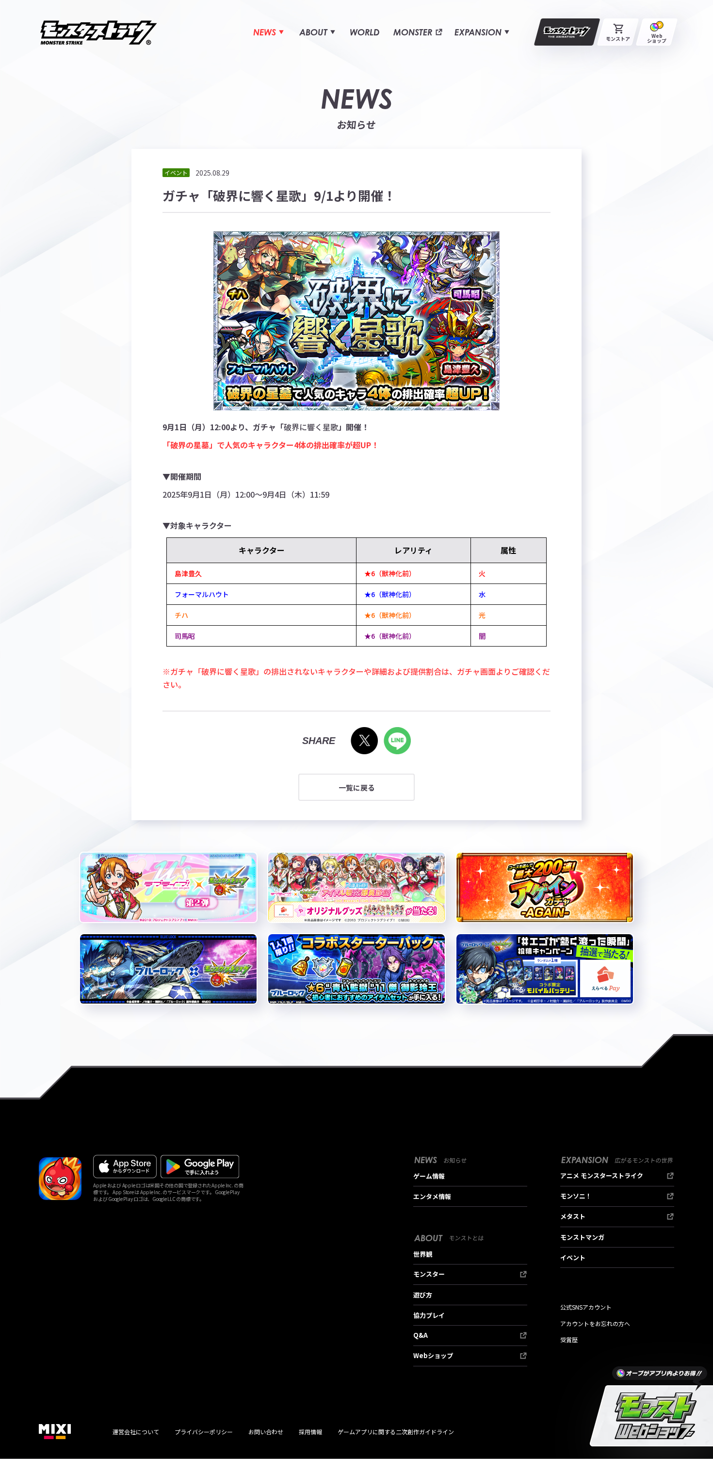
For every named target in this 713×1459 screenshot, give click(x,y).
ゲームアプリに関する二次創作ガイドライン (396, 1431)
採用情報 (310, 1431)
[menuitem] (268, 32)
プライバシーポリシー (204, 1431)
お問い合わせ (265, 1431)
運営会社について (136, 1431)
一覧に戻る (357, 787)
